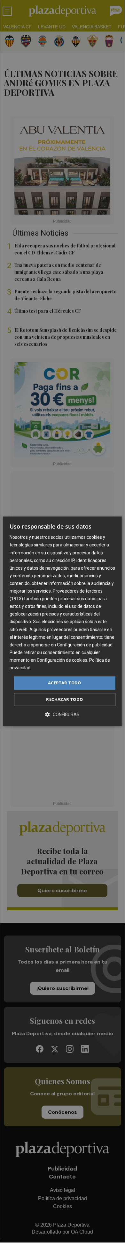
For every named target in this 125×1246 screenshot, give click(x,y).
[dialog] (62, 621)
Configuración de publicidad (85, 644)
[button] (62, 714)
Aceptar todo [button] (64, 683)
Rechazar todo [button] (64, 699)
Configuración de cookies (62, 660)
